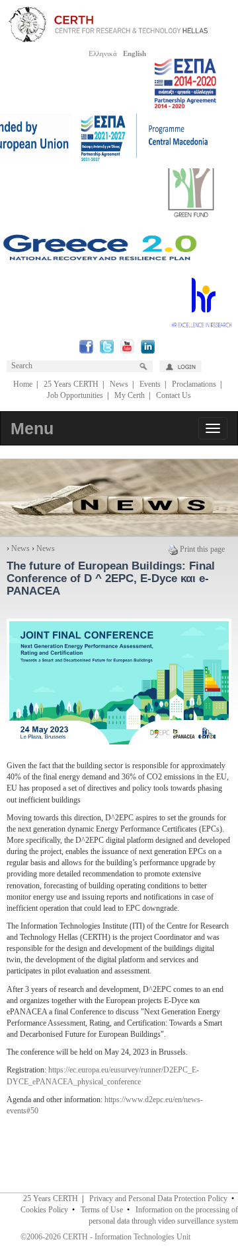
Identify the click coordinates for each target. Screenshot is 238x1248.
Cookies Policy (44, 1209)
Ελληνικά (103, 53)
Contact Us (173, 395)
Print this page (202, 549)
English (134, 53)
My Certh (129, 395)
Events (150, 384)
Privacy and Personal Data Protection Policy (158, 1198)
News (119, 384)
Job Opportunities (75, 395)
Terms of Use (102, 1209)
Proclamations (194, 384)
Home (22, 384)
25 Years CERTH (71, 384)
